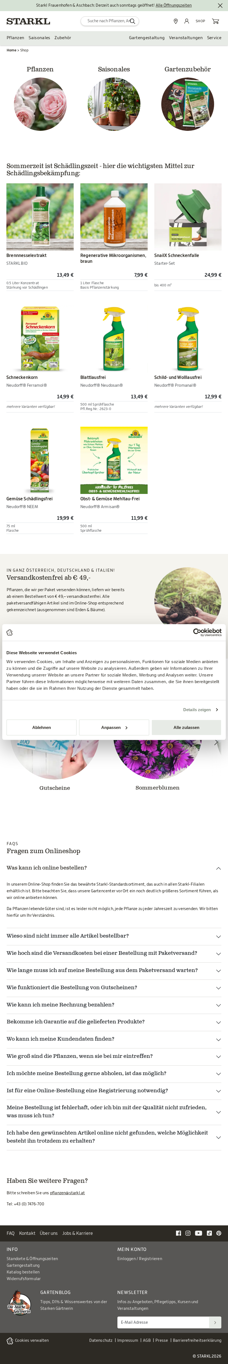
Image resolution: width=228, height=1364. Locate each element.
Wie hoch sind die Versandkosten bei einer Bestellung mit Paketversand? (102, 953)
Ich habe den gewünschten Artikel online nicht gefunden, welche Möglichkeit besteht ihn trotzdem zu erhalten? (107, 1137)
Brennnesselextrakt (26, 255)
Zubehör (62, 38)
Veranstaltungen (186, 38)
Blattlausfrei (93, 377)
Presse (161, 1340)
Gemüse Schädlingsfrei (29, 498)
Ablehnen (41, 727)
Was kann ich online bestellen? (47, 868)
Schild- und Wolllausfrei (178, 377)
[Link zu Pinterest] (218, 1233)
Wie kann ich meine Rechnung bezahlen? (60, 1005)
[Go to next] (216, 742)
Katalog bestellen (23, 1272)
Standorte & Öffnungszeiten (32, 1259)
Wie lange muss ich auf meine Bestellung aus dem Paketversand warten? (102, 970)
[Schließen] (220, 5)
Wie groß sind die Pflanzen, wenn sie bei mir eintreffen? (80, 1056)
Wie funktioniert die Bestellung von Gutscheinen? (72, 988)
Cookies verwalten (32, 1340)
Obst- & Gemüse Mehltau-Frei (110, 498)
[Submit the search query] (132, 21)
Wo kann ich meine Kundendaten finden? (60, 1039)
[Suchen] (215, 1322)
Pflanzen (15, 38)
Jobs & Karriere (77, 1233)
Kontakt (27, 1233)
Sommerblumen (158, 788)
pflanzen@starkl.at (67, 1193)
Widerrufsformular (24, 1279)
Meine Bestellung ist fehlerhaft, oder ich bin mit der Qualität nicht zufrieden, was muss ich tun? (107, 1112)
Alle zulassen (186, 727)
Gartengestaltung (147, 38)
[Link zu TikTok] (209, 1233)
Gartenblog (55, 1292)
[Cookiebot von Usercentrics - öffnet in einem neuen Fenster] (197, 632)
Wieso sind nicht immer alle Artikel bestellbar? (68, 936)
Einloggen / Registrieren (139, 1259)
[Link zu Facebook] (178, 1233)
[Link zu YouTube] (198, 1233)
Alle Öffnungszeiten (174, 5)
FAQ (11, 1233)
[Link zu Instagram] (187, 1233)
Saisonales (39, 38)
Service (214, 38)
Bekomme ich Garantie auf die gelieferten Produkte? (76, 1022)
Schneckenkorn (22, 377)
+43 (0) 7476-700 (29, 1204)
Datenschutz (100, 1340)
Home (11, 50)
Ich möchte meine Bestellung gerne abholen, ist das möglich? (86, 1073)
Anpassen (111, 727)
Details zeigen (197, 709)
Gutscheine (54, 788)
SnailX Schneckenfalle (176, 255)
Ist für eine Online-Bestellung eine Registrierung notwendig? (87, 1091)
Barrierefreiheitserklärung (197, 1340)
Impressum (127, 1340)
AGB (147, 1340)
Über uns (49, 1233)
